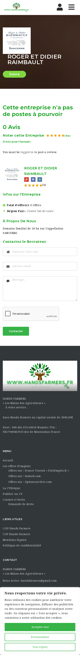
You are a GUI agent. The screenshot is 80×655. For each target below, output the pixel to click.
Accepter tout (40, 627)
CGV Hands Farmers (16, 534)
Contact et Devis (14, 499)
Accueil (8, 460)
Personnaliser (40, 637)
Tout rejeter (40, 647)
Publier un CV (13, 493)
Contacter (16, 331)
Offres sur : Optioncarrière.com (30, 481)
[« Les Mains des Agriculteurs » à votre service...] (16, 7)
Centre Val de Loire (40, 211)
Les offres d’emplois (17, 466)
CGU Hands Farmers (17, 528)
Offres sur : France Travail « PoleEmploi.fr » (38, 470)
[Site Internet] (26, 179)
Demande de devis (21, 504)
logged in (27, 152)
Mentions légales (14, 539)
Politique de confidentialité (22, 545)
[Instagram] (39, 179)
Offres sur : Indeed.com (24, 476)
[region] (40, 621)
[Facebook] (33, 179)
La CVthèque (11, 488)
